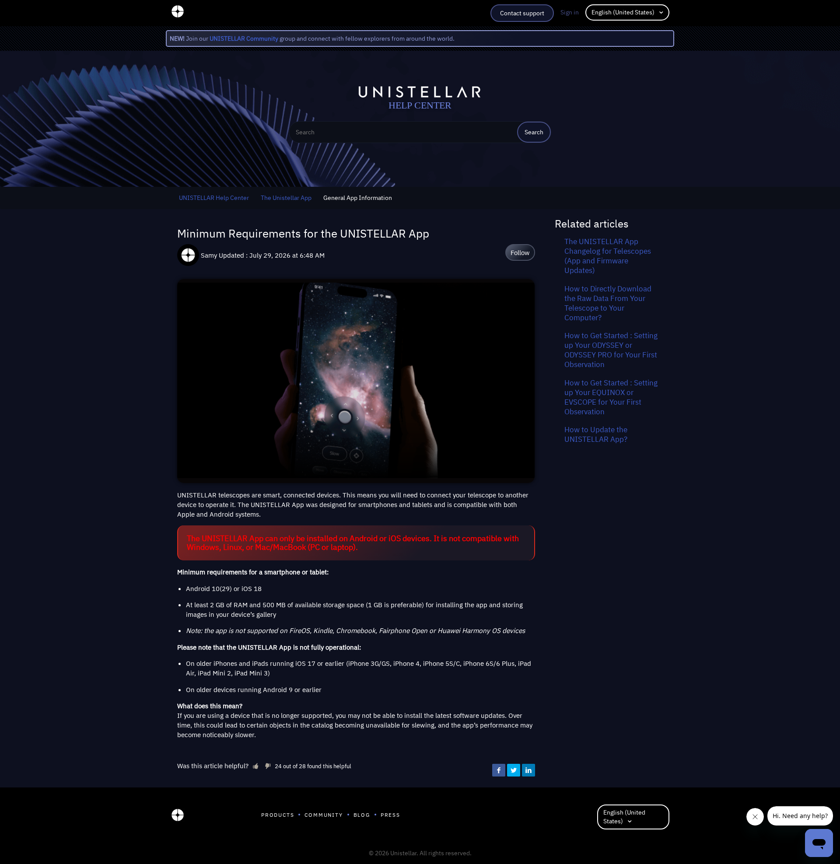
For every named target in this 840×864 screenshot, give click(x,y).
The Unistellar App (286, 198)
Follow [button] (520, 252)
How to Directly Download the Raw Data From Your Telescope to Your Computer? (607, 303)
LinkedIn (528, 770)
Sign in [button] (569, 12)
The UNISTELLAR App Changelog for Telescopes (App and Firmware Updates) (607, 256)
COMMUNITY (323, 815)
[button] (255, 765)
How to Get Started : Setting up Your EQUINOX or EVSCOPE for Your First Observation (611, 397)
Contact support (522, 13)
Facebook (498, 770)
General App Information (357, 198)
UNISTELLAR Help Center (214, 198)
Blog (362, 815)
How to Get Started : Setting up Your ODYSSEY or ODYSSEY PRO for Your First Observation (611, 350)
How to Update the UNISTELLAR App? (595, 434)
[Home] (178, 817)
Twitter (513, 770)
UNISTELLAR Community (244, 38)
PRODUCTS (277, 815)
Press (390, 815)
